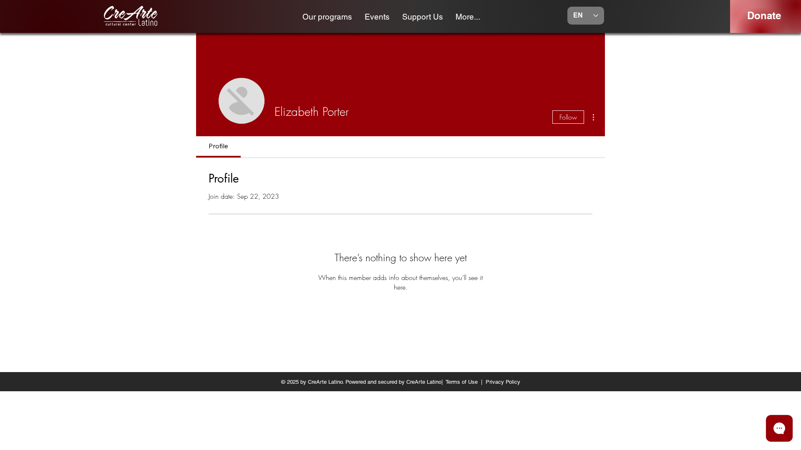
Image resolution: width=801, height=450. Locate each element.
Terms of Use (462, 382)
